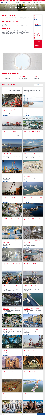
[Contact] (44, 414)
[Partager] (38, 414)
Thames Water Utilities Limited (37, 25)
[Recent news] (42, 414)
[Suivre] (40, 414)
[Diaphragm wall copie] (34, 36)
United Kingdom (36, 19)
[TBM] (34, 38)
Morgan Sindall (38, 30)
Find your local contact (37, 45)
